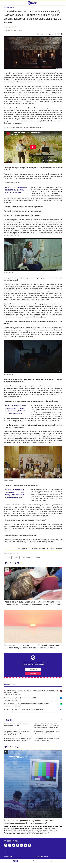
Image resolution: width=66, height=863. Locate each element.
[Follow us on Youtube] (13, 845)
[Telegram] (33, 861)
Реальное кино (9, 7)
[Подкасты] (29, 845)
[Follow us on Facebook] (5, 845)
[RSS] (25, 845)
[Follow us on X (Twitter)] (9, 845)
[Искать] (50, 861)
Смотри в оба (11, 747)
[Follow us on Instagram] (17, 845)
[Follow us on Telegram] (21, 845)
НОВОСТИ (8, 720)
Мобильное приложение (41, 856)
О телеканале (8, 856)
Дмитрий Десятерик (10, 27)
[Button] (39, 34)
